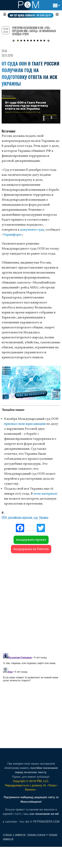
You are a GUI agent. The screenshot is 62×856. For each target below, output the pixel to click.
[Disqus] (31, 601)
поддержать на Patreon (31, 549)
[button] (14, 40)
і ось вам (41, 813)
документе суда (32, 229)
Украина (43, 517)
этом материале (45, 493)
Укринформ (12, 234)
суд (35, 517)
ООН (4, 517)
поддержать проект (31, 539)
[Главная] (28, 4)
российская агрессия (20, 517)
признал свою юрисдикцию (25, 424)
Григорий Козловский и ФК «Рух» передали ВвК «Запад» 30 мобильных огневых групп (34, 31)
